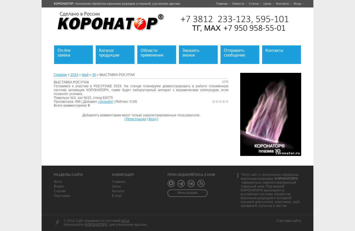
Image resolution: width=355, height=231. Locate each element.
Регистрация (136, 119)
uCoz (125, 221)
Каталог (118, 191)
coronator (105, 102)
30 (94, 75)
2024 (74, 75)
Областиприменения (155, 52)
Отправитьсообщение (238, 52)
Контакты (282, 3)
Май (85, 75)
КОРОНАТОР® (96, 225)
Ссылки (60, 191)
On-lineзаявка (67, 52)
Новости (238, 3)
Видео (59, 186)
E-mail (117, 196)
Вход (297, 3)
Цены (267, 3)
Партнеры (62, 196)
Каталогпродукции (113, 52)
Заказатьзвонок (194, 52)
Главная (221, 3)
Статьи (254, 3)
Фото (58, 182)
